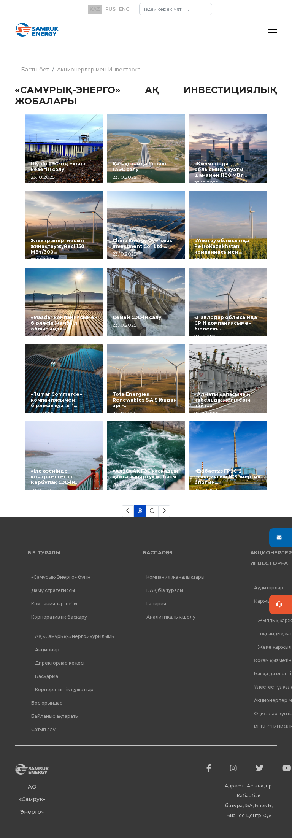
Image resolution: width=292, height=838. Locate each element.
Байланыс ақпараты (55, 716)
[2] (152, 511)
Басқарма (46, 676)
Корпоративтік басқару (59, 617)
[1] (140, 511)
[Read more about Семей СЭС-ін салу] (146, 302)
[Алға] (164, 511)
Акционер (47, 649)
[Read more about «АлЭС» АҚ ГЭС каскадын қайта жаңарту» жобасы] (146, 455)
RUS (110, 9)
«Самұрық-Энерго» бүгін (60, 577)
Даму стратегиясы (53, 590)
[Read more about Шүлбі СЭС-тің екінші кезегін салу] (64, 148)
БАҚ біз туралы (164, 590)
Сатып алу (43, 729)
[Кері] (128, 511)
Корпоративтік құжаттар (64, 689)
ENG (124, 9)
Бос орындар (47, 703)
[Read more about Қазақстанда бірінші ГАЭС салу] (146, 148)
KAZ (95, 9)
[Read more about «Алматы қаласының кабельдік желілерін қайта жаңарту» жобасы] (228, 378)
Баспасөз (158, 552)
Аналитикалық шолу (170, 617)
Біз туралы (43, 552)
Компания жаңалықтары (175, 577)
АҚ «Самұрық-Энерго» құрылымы (75, 636)
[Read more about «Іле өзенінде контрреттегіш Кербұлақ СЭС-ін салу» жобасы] (64, 455)
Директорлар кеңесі (59, 663)
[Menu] (272, 29)
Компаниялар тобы (54, 603)
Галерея (156, 603)
